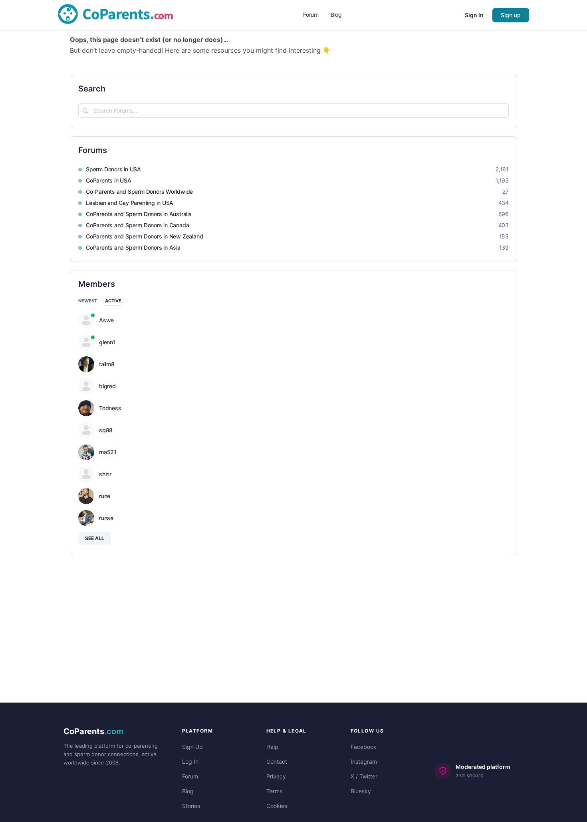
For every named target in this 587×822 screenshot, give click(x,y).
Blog (188, 791)
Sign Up (192, 746)
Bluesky (361, 791)
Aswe (106, 320)
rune (104, 496)
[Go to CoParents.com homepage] (115, 14)
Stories (191, 805)
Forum (190, 776)
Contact (276, 761)
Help (272, 746)
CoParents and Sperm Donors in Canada (137, 225)
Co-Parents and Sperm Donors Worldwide (139, 191)
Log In (190, 761)
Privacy (276, 776)
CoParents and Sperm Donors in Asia (133, 247)
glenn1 (107, 342)
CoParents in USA (108, 180)
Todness (110, 408)
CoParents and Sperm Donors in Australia (139, 213)
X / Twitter (364, 776)
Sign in (474, 15)
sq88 (106, 430)
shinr (105, 474)
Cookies (276, 805)
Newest (87, 301)
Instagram (364, 761)
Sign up (511, 15)
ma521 (108, 452)
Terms (274, 791)
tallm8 (107, 364)
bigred (107, 386)
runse (106, 518)
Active (113, 301)
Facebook (364, 746)
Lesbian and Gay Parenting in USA (129, 202)
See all (94, 538)
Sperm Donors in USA (113, 169)
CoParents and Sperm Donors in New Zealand (144, 236)
